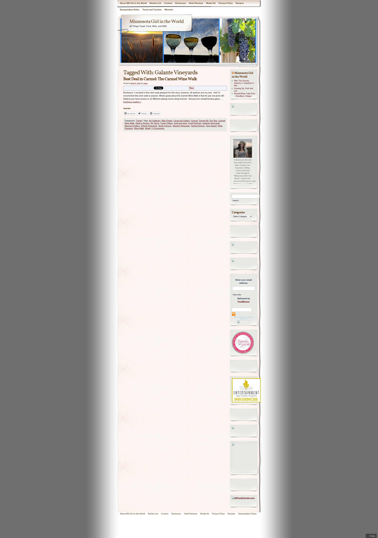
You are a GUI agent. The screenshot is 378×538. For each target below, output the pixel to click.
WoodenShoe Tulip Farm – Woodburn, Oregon (244, 94)
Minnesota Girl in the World (156, 21)
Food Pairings (194, 123)
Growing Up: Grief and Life (243, 89)
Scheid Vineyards (149, 126)
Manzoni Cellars (132, 126)
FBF (235, 317)
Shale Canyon (164, 126)
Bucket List (155, 3)
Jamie (145, 83)
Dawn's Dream (142, 123)
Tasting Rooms (198, 126)
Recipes (240, 3)
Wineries (168, 9)
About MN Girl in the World (133, 3)
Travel (139, 120)
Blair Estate (167, 120)
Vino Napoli (211, 126)
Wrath (148, 128)
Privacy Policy (226, 3)
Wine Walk (139, 128)
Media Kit (211, 3)
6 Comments (158, 128)
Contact (168, 3)
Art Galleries (155, 120)
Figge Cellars (166, 123)
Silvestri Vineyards (181, 126)
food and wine (180, 123)
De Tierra (154, 123)
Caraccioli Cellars (181, 120)
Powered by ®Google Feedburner (245, 318)
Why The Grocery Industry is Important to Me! (244, 83)
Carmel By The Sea (208, 120)
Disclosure (180, 3)
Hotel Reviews (196, 3)
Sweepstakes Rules (129, 9)
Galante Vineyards (211, 123)
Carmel (194, 120)
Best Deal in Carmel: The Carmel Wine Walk (160, 79)
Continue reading (132, 102)
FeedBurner (244, 301)
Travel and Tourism (152, 9)
